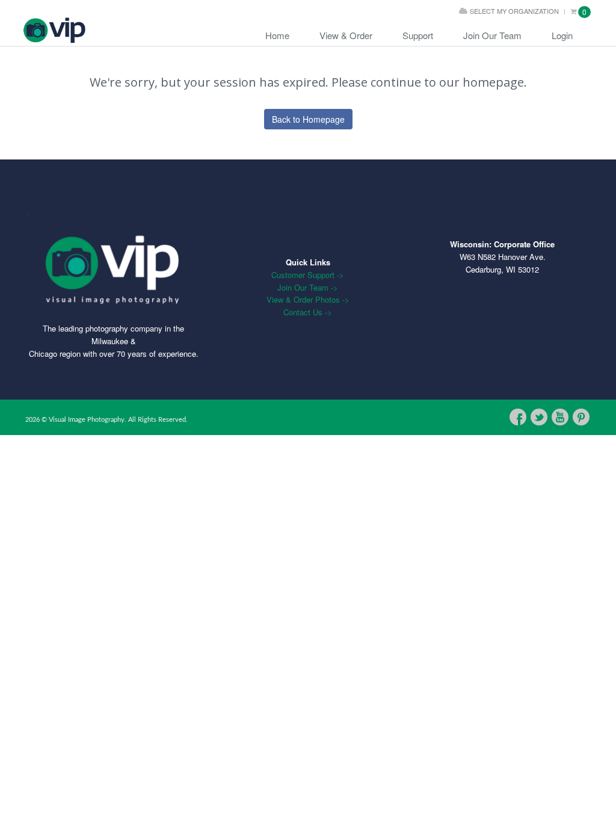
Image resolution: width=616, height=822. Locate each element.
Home (277, 35)
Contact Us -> (307, 312)
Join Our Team (492, 35)
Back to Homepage (308, 119)
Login (562, 35)
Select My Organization (514, 11)
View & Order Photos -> (308, 299)
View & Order (345, 35)
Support (417, 35)
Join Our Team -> (307, 287)
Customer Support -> (307, 274)
